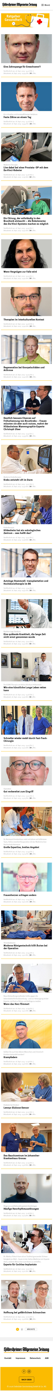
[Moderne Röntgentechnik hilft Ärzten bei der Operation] (26, 924)
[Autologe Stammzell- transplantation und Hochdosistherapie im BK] (26, 563)
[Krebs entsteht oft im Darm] (26, 459)
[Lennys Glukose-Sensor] (26, 1087)
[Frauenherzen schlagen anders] (26, 877)
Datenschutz (35, 1358)
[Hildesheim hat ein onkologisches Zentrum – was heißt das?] (26, 509)
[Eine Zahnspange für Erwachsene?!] (26, 48)
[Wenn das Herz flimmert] (26, 978)
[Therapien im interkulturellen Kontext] (26, 301)
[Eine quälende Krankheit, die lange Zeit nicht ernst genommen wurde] (26, 613)
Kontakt (7, 1358)
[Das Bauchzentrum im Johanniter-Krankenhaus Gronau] (26, 1137)
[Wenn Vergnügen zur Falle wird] (26, 253)
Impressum (20, 1358)
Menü (47, 5)
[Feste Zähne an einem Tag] (26, 96)
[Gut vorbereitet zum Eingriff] (26, 770)
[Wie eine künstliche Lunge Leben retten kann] (26, 666)
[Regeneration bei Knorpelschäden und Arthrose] (26, 349)
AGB (47, 1358)
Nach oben (27, 1379)
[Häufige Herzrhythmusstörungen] (26, 1188)
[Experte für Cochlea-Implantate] (26, 1238)
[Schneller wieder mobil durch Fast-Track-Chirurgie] (26, 720)
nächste (31, 1329)
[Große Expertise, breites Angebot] (26, 821)
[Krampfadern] (26, 1034)
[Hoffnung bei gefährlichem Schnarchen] (26, 1294)
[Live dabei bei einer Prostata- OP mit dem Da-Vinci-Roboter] (26, 147)
